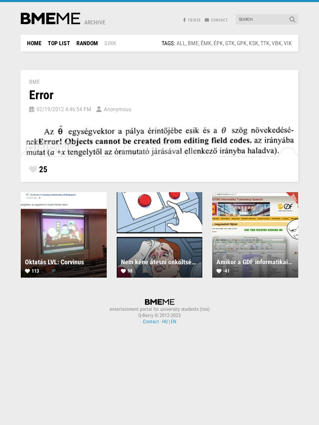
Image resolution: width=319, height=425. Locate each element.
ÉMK (206, 43)
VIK (288, 43)
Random (87, 43)
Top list (59, 43)
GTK (230, 43)
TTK (265, 43)
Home (34, 43)
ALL (181, 43)
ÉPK (218, 43)
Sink (110, 43)
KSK (253, 43)
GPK (242, 43)
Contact (151, 322)
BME (193, 43)
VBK (277, 43)
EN (173, 322)
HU (165, 322)
